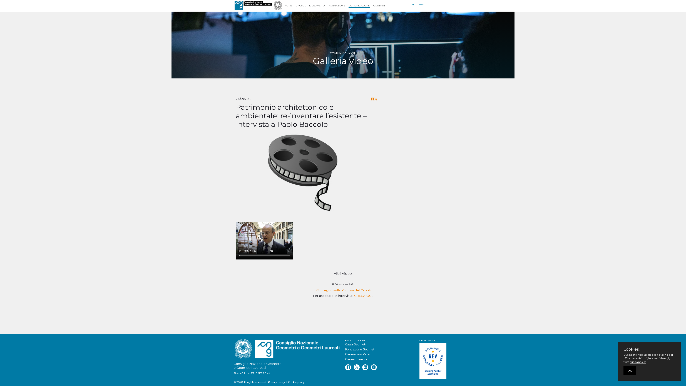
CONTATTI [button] (379, 5)
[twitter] (357, 367)
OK (630, 370)
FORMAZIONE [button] (337, 5)
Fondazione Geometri (360, 349)
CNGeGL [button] (301, 5)
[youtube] (374, 367)
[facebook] (348, 367)
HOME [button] (288, 5)
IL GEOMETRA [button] (317, 5)
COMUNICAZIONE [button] (359, 5)
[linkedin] (365, 367)
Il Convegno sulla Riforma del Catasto (343, 290)
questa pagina (638, 361)
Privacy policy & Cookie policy (286, 382)
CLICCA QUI (363, 296)
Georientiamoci (356, 359)
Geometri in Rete (357, 354)
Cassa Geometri (356, 344)
